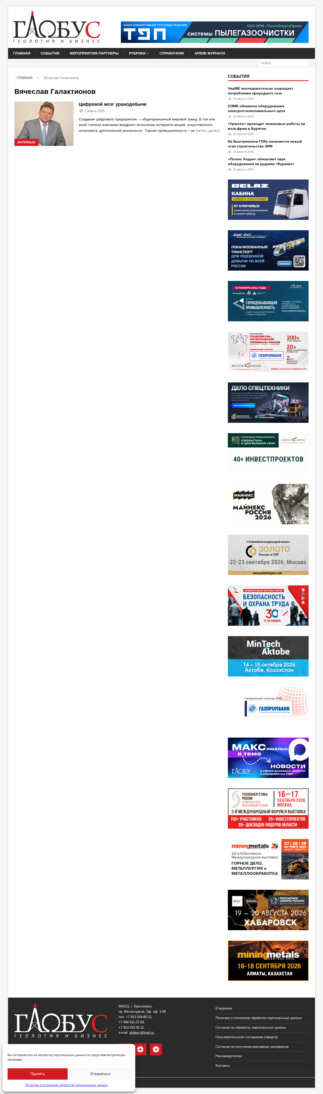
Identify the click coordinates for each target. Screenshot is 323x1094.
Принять (37, 1074)
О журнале (224, 1008)
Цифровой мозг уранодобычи (112, 104)
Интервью (26, 142)
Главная (21, 53)
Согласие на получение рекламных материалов (252, 1047)
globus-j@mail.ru (141, 1032)
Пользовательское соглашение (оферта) (247, 1037)
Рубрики (137, 53)
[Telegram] (156, 1049)
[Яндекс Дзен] (140, 1049)
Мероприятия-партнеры (94, 53)
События (50, 53)
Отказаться (100, 1074)
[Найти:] (283, 63)
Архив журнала (210, 53)
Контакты (223, 1065)
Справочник (171, 53)
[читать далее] (208, 130)
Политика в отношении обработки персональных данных (66, 1085)
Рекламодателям (229, 1056)
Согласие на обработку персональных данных (251, 1027)
